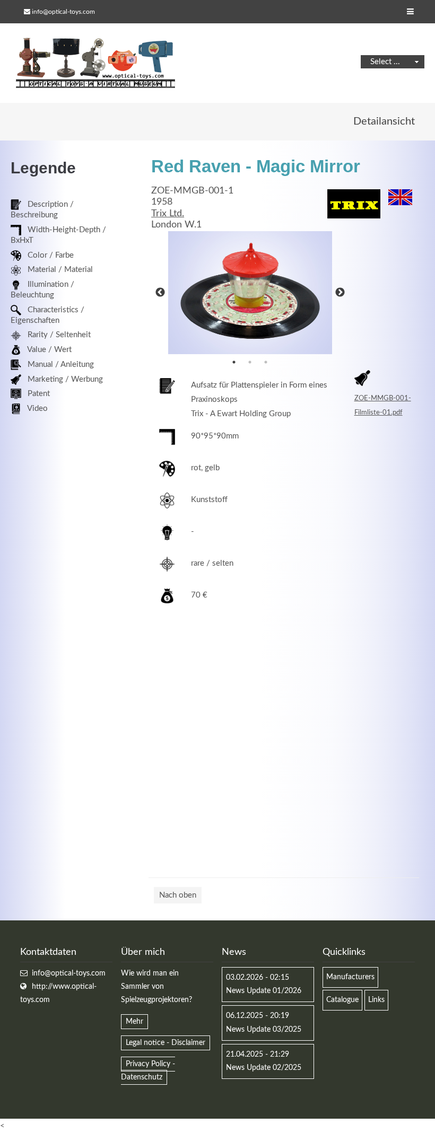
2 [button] (250, 362)
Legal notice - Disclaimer (165, 1043)
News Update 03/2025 (263, 1029)
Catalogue (342, 1000)
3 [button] (265, 362)
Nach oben (177, 895)
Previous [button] (160, 292)
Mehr (134, 1021)
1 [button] (234, 362)
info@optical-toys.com (63, 11)
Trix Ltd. (167, 213)
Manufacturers (350, 977)
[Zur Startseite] (95, 63)
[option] (250, 292)
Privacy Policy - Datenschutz (148, 1070)
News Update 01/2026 (263, 991)
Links (376, 1000)
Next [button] (340, 292)
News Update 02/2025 (263, 1067)
